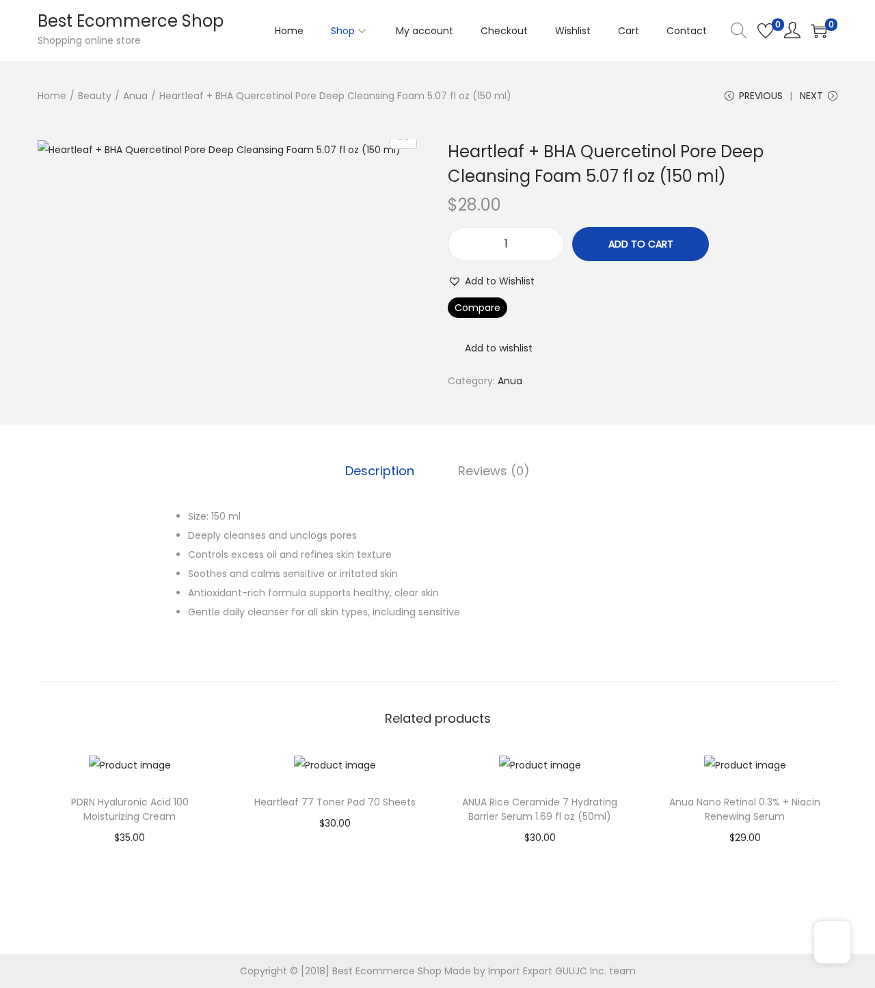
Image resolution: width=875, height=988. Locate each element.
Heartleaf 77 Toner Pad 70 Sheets (335, 802)
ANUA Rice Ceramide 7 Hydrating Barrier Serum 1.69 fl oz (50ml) (539, 809)
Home (52, 96)
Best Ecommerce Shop (131, 21)
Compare (477, 308)
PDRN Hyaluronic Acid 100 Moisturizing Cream (130, 809)
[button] (491, 281)
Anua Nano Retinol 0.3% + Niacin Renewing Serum (744, 809)
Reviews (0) (494, 470)
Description (379, 470)
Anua (135, 96)
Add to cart (640, 244)
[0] (765, 31)
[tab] (379, 471)
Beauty (94, 96)
